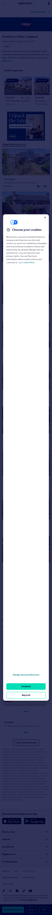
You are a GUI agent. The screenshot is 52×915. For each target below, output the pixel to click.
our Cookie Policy (27, 262)
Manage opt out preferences (26, 674)
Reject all (26, 695)
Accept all (26, 686)
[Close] (45, 217)
